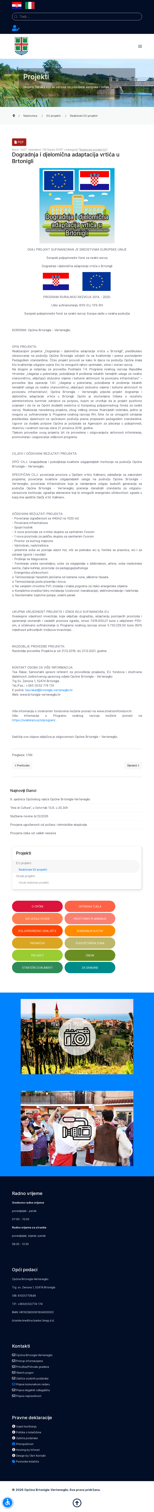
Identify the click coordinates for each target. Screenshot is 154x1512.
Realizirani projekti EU (93, 149)
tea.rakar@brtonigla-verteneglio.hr (49, 690)
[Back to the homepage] (21, 46)
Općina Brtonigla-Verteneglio (34, 1355)
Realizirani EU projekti (33, 869)
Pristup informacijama (29, 1361)
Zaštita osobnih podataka (32, 1378)
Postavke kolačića (27, 1461)
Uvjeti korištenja (26, 1426)
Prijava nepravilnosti (28, 1396)
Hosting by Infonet (28, 1449)
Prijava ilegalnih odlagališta (33, 1390)
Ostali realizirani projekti (34, 882)
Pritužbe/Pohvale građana (32, 1366)
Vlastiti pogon (25, 1372)
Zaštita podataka (27, 1438)
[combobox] (77, 16)
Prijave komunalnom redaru (33, 1384)
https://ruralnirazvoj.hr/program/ (34, 720)
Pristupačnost (25, 1444)
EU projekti (23, 863)
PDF (20, 142)
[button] (140, 46)
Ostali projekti (25, 876)
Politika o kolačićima (28, 1432)
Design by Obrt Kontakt (31, 1455)
